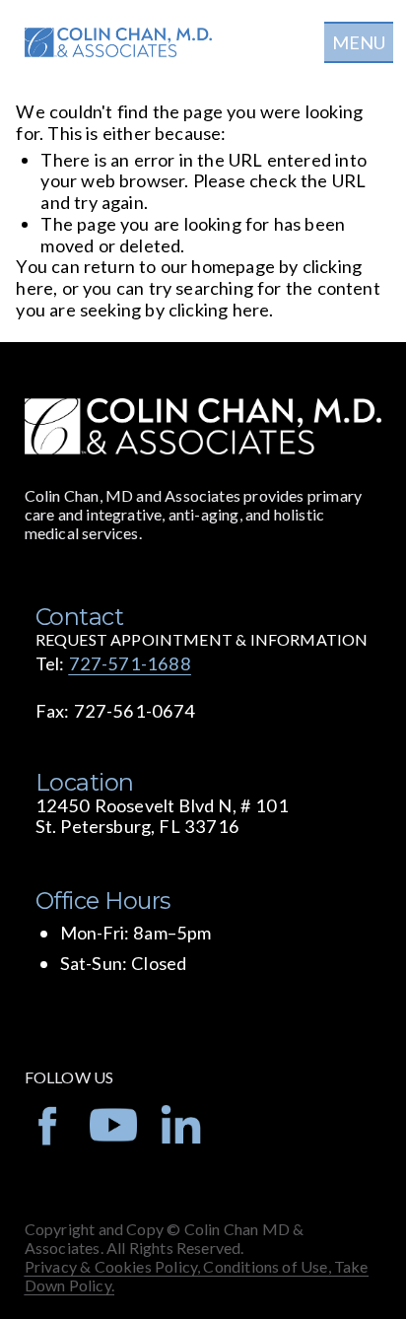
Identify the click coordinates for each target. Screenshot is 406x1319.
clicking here (219, 309)
